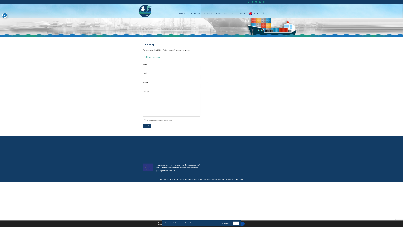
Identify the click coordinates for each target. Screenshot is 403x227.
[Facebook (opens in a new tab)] (252, 2)
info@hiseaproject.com (151, 57)
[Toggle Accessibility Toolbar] (4, 15)
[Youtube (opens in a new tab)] (260, 2)
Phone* (146, 82)
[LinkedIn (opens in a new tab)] (256, 2)
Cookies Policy (220, 179)
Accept (236, 223)
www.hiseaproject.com (234, 179)
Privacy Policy (179, 179)
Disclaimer (188, 179)
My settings (225, 223)
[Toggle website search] (263, 13)
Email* (145, 73)
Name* (145, 64)
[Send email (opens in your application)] (263, 2)
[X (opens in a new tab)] (248, 2)
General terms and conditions (203, 179)
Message (146, 92)
